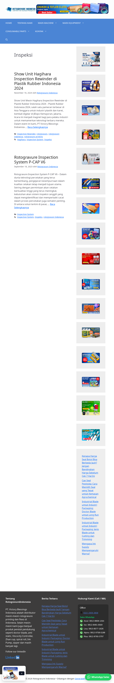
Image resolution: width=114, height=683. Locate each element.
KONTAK (39, 31)
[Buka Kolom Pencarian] (6, 39)
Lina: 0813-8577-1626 (93, 629)
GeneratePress (82, 678)
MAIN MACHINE (46, 22)
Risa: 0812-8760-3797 (94, 636)
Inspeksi (48, 139)
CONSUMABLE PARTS (16, 31)
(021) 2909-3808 (90, 613)
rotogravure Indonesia (54, 217)
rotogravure (42, 134)
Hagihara (21, 139)
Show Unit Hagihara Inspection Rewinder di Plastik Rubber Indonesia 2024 (37, 81)
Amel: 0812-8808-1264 (94, 621)
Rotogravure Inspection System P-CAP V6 (36, 159)
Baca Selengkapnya (38, 127)
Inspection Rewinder (26, 134)
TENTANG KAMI (24, 22)
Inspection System (35, 139)
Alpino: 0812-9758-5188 (94, 632)
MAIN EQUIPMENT (72, 22)
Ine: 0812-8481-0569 (93, 625)
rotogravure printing (33, 136)
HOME (9, 22)
